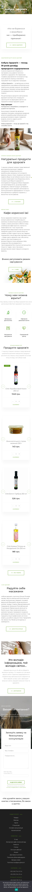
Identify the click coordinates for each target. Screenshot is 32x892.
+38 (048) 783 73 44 (16, 880)
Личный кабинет (16, 849)
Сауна (16, 823)
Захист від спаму (8, 772)
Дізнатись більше (17, 629)
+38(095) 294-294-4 (6, 3)
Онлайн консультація (16, 828)
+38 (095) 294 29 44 (16, 874)
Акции (16, 852)
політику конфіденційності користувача (16, 787)
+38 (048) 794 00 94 (16, 871)
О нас (16, 839)
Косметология (16, 830)
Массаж (16, 820)
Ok (16, 889)
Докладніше (17, 690)
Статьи (16, 847)
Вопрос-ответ (16, 860)
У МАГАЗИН (17, 201)
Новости (16, 844)
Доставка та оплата (16, 855)
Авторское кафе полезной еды (16, 842)
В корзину (16, 404)
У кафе (17, 269)
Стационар (16, 825)
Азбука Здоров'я (17, 45)
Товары (16, 817)
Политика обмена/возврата (16, 857)
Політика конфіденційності (16, 862)
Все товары (17, 572)
